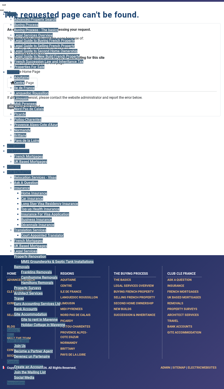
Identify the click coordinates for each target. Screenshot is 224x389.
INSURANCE (175, 285)
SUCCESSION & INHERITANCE (134, 315)
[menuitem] (11, 14)
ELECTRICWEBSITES (202, 367)
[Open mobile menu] (4, 4)
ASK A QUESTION (179, 279)
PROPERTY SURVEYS (182, 309)
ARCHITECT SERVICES (183, 315)
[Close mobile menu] (2, 10)
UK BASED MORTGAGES (184, 297)
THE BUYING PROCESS (131, 274)
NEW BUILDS (122, 309)
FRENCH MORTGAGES (183, 291)
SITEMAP (179, 367)
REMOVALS (175, 303)
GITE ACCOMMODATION (184, 332)
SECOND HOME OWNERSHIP (134, 303)
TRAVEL (172, 321)
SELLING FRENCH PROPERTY (134, 297)
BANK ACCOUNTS (179, 326)
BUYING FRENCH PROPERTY (134, 291)
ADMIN (165, 367)
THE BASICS (122, 279)
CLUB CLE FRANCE (181, 274)
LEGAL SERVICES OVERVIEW (134, 285)
